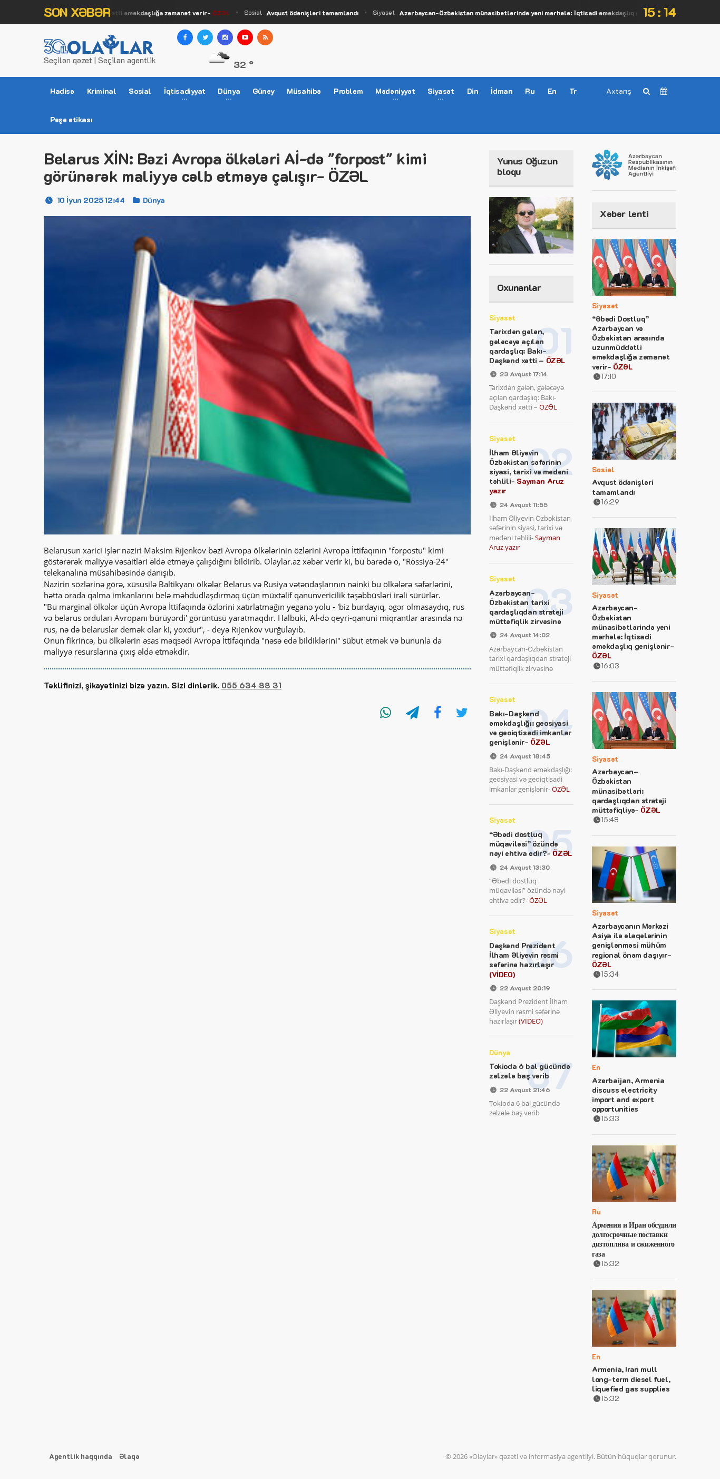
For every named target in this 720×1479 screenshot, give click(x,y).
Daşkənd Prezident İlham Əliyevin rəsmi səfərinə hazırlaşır (524, 959)
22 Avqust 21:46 (525, 1089)
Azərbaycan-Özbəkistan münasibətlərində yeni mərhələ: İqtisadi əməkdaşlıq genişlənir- (633, 631)
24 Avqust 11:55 (524, 504)
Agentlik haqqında (80, 1456)
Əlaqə (129, 1456)
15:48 (610, 819)
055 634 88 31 (251, 685)
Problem (348, 91)
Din (473, 91)
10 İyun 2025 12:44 (90, 200)
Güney (263, 91)
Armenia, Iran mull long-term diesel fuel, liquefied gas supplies (631, 1378)
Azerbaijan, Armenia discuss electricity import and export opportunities (628, 1094)
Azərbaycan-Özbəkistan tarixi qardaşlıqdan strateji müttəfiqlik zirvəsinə (526, 607)
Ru (529, 91)
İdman (501, 91)
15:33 (610, 1118)
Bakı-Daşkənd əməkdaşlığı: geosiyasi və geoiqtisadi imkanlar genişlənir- (530, 727)
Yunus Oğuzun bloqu (527, 166)
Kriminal (101, 91)
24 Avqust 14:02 (525, 634)
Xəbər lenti (624, 213)
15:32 (610, 1263)
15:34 (610, 973)
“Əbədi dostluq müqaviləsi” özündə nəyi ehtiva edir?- (530, 843)
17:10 (608, 376)
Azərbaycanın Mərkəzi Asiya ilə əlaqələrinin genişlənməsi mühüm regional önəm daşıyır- (631, 945)
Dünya (154, 200)
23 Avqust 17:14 (523, 373)
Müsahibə (304, 91)
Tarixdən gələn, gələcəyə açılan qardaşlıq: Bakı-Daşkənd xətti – (527, 345)
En (552, 91)
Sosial (287, 12)
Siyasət (517, 12)
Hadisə (62, 91)
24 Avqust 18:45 (525, 756)
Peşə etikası (71, 119)
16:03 (610, 665)
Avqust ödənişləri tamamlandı (622, 487)
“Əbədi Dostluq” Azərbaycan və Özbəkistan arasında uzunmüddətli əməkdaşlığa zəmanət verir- (630, 343)
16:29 (610, 501)
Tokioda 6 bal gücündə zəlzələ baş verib (529, 1071)
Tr (573, 91)
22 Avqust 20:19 (525, 988)
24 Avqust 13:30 (525, 867)
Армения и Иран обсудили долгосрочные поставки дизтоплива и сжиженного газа (634, 1239)
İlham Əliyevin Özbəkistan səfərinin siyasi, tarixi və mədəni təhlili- (528, 471)
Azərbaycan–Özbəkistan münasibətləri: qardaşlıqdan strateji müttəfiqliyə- (629, 790)
